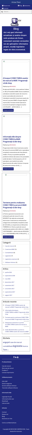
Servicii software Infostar (9, 385)
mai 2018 (7, 279)
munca (25, 346)
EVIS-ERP (5, 381)
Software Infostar (10, 262)
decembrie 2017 (9, 282)
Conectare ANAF (10, 249)
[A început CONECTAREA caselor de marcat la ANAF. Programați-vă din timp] (16, 67)
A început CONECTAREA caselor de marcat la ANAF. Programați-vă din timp (15, 80)
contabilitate (8, 346)
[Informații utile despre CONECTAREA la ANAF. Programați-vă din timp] (16, 124)
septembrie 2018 (10, 275)
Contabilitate (9, 252)
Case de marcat (9, 246)
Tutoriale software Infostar (10, 388)
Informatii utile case (8, 399)
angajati (6, 342)
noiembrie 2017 (9, 285)
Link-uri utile (5, 403)
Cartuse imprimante (8, 372)
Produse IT (5, 370)
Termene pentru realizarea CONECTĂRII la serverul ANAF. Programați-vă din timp (15, 205)
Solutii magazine (7, 383)
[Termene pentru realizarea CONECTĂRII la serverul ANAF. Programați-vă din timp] (16, 186)
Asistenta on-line (7, 418)
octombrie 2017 (9, 288)
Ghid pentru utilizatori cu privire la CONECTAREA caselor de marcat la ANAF (16, 324)
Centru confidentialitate (9, 423)
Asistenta (27, 5)
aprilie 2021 (8, 272)
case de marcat (16, 342)
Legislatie (8, 256)
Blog (20, 5)
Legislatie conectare (11, 259)
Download (5, 401)
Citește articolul (8, 110)
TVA (8, 350)
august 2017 (8, 295)
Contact (5, 8)
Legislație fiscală (7, 397)
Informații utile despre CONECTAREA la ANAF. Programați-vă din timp (12, 139)
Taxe (5, 349)
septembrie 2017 (10, 292)
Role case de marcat (8, 368)
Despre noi (6, 5)
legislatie (17, 345)
